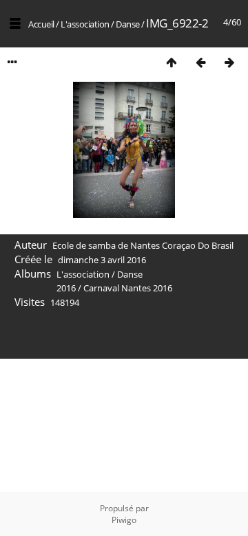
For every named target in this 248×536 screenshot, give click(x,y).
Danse (128, 24)
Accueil (41, 24)
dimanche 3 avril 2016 (102, 260)
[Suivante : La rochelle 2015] (229, 62)
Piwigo (124, 520)
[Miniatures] (171, 62)
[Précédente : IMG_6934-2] (200, 62)
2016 (66, 288)
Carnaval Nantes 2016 (127, 288)
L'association (85, 24)
